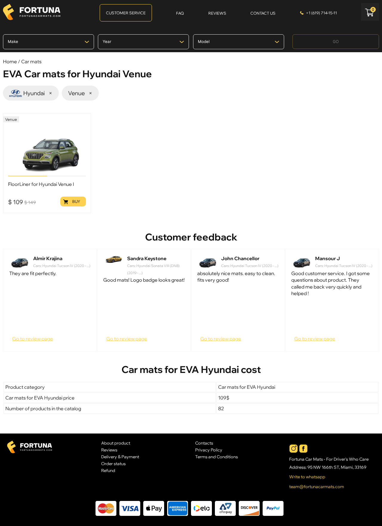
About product (115, 442)
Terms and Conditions (216, 456)
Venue (80, 93)
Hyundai (38, 93)
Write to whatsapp (307, 476)
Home (10, 61)
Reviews (109, 449)
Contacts (204, 442)
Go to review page (32, 339)
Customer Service (126, 12)
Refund (108, 470)
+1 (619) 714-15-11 (321, 12)
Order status (113, 463)
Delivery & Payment (120, 456)
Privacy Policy (208, 449)
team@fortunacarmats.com (316, 486)
